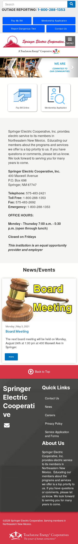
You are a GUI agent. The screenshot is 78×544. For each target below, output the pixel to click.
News (48, 407)
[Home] (39, 45)
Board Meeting (17, 331)
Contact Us (52, 398)
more (11, 356)
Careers (50, 415)
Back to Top (42, 371)
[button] (6, 67)
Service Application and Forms (57, 434)
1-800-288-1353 (51, 10)
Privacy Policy (53, 423)
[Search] (71, 4)
